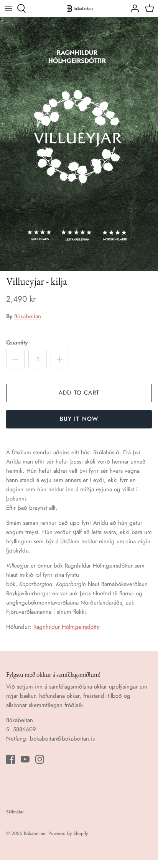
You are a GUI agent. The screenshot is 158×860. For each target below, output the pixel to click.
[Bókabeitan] (79, 8)
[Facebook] (10, 759)
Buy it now (79, 419)
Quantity (17, 343)
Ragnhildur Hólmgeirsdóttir (66, 627)
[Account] (132, 8)
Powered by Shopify (68, 833)
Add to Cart (79, 392)
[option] (79, 144)
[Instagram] (39, 759)
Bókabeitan (27, 316)
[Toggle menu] (8, 8)
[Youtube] (25, 759)
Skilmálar (15, 811)
